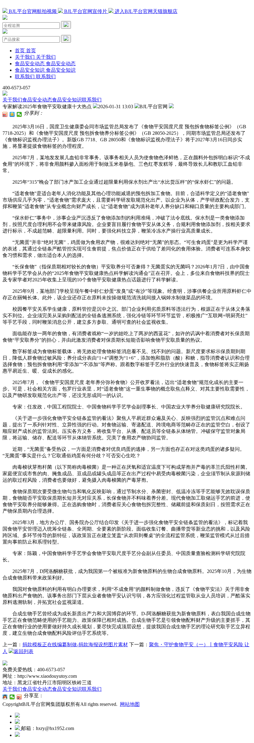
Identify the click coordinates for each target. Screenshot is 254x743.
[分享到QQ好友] (5, 696)
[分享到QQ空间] (12, 114)
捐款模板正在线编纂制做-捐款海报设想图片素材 (75, 644)
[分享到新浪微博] (5, 114)
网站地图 (130, 704)
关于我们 (12, 99)
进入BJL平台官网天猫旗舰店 (145, 11)
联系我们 (92, 99)
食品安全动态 (37, 99)
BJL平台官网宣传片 (85, 11)
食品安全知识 (67, 99)
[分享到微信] (19, 114)
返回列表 (23, 651)
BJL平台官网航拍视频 (32, 11)
